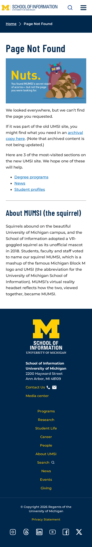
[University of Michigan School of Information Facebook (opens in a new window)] (66, 533)
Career (46, 437)
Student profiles (29, 189)
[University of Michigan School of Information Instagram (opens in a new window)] (13, 533)
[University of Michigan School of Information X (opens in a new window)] (79, 533)
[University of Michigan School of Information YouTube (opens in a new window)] (52, 533)
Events (46, 480)
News (19, 183)
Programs (46, 411)
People (46, 445)
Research (46, 420)
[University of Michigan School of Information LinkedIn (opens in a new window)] (39, 533)
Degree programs (31, 177)
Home (11, 24)
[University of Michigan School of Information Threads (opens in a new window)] (26, 533)
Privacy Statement (46, 519)
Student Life (46, 428)
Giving (46, 488)
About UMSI (46, 454)
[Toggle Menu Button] (83, 8)
